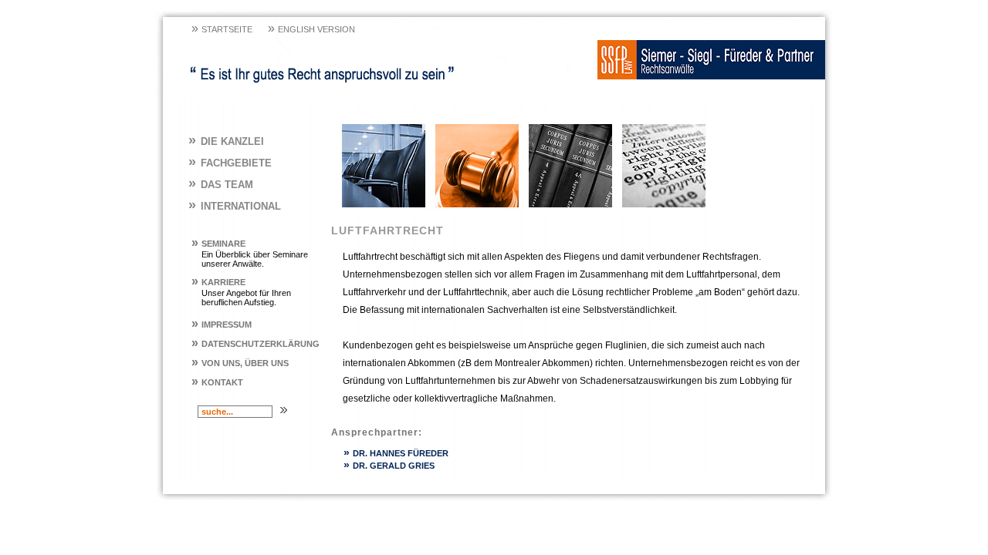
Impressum (221, 324)
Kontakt (217, 382)
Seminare (218, 243)
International (234, 206)
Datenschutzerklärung (255, 343)
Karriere (218, 282)
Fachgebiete (230, 163)
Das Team (220, 184)
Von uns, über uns (240, 363)
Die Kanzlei (226, 141)
